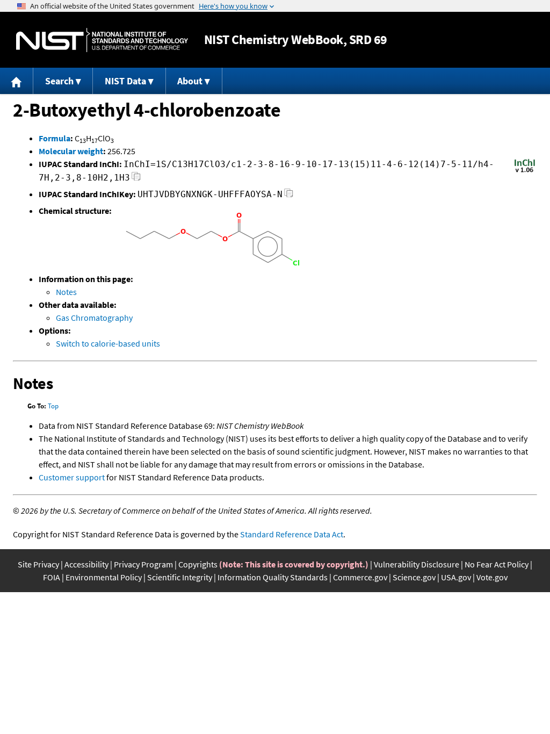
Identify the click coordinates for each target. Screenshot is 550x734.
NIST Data (125, 81)
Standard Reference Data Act (291, 534)
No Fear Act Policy (497, 564)
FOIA (51, 577)
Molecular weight (71, 151)
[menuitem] (16, 81)
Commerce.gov (360, 577)
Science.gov (414, 577)
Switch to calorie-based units (108, 343)
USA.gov (456, 577)
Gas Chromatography (94, 317)
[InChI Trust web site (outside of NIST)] (524, 171)
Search (59, 81)
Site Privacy (38, 564)
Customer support (72, 477)
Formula (54, 138)
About (189, 81)
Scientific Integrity (179, 577)
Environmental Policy (104, 577)
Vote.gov (492, 577)
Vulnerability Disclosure (416, 564)
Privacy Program (143, 564)
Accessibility (86, 564)
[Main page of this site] (16, 81)
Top (53, 406)
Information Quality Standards (273, 577)
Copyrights (198, 564)
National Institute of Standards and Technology (102, 40)
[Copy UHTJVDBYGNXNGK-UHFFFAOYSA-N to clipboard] (288, 196)
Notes (66, 291)
